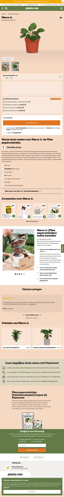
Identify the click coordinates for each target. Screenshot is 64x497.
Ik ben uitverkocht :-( (7, 58)
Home (3, 14)
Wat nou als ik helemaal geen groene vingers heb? (48, 274)
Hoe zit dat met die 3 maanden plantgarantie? (49, 279)
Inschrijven (32, 450)
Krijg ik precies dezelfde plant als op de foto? (50, 250)
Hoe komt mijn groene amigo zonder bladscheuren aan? (48, 268)
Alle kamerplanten (13, 14)
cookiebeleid (6, 487)
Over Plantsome (38, 457)
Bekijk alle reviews (31, 318)
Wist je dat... (17, 463)
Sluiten (32, 492)
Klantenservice (24, 457)
